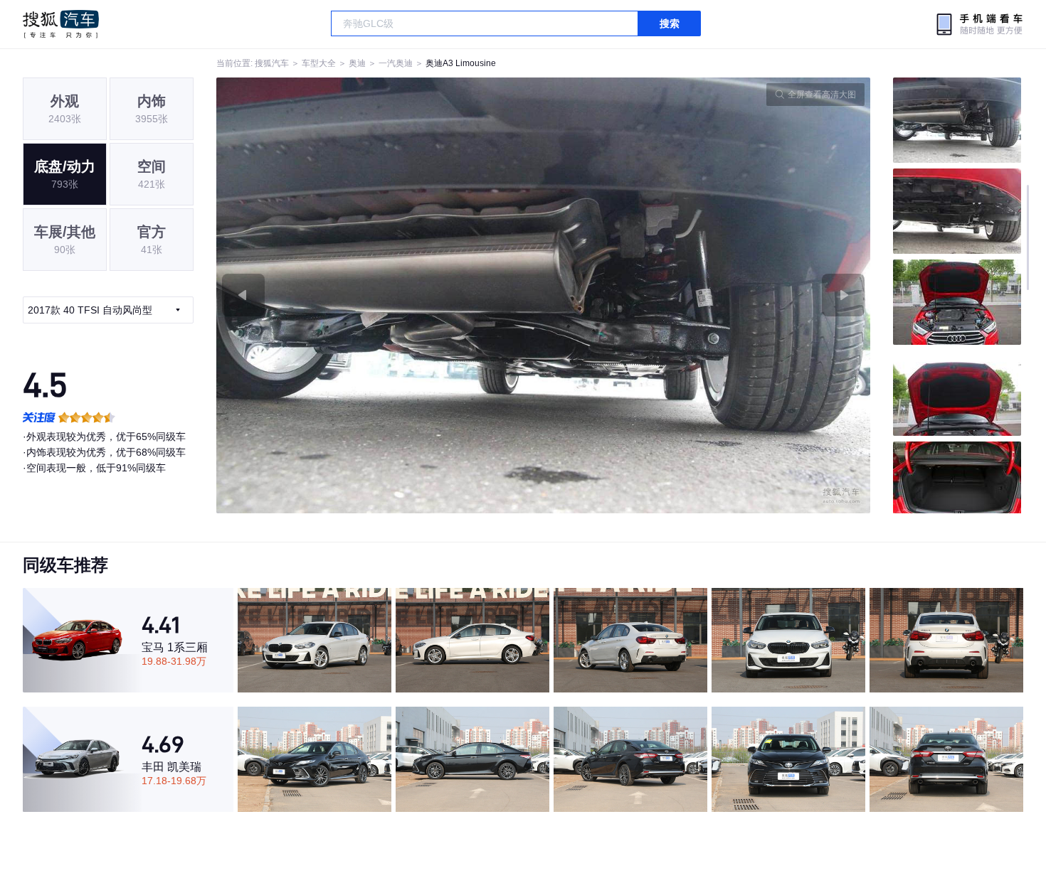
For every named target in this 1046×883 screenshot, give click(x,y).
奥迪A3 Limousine (461, 63)
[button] (380, 295)
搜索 (670, 23)
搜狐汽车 (61, 24)
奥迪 (357, 63)
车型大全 (319, 63)
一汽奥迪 (396, 63)
